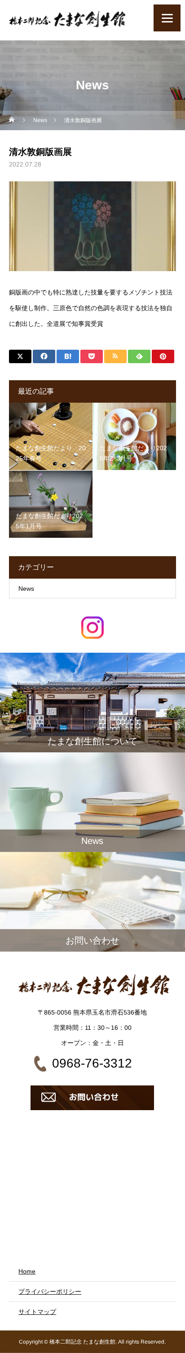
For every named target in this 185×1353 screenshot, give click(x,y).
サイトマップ (37, 1311)
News (26, 588)
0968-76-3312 (92, 1063)
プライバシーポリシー (49, 1291)
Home (26, 1271)
